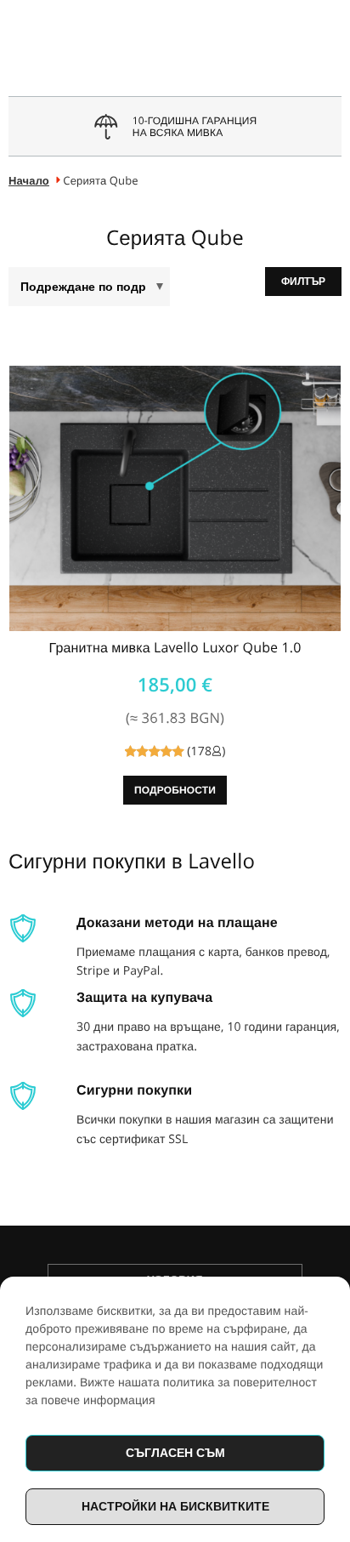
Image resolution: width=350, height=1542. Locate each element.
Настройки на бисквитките (175, 1506)
